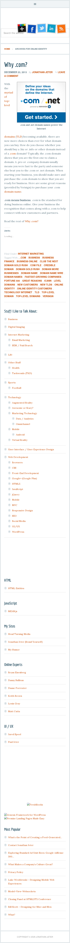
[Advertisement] (35, 774)
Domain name (29, 273)
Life (10, 354)
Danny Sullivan (16, 680)
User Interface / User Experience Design (31, 449)
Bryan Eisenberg (17, 672)
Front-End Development (25, 473)
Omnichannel (23, 424)
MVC (14, 505)
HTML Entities (16, 588)
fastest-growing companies (43, 276)
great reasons (32, 280)
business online (27, 261)
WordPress (18, 531)
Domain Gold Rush (28, 269)
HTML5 (16, 483)
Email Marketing (21, 340)
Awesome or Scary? (22, 407)
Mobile (16, 429)
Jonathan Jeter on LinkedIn (52, 28)
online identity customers (34, 288)
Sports (12, 382)
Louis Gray (14, 703)
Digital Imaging (16, 326)
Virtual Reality (19, 440)
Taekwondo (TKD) (22, 373)
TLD (19, 136)
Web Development (18, 457)
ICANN (47, 280)
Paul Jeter (13, 741)
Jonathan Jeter (35, 19)
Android (20, 434)
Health (15, 367)
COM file (35, 265)
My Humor (14, 649)
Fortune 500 (12, 280)
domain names (13, 276)
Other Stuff (14, 362)
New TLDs (46, 284)
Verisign (48, 296)
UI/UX (16, 526)
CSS (14, 467)
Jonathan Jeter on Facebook (31, 28)
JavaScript (17, 489)
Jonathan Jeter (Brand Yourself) (25, 641)
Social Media (19, 521)
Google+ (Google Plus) (24, 478)
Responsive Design (22, 510)
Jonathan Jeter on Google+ (21, 28)
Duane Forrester (17, 688)
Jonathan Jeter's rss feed (62, 28)
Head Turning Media (19, 634)
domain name (12, 191)
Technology (14, 397)
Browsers (17, 462)
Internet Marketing (31, 253)
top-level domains (28, 296)
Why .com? (15, 64)
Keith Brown (15, 695)
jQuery (15, 494)
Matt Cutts (14, 711)
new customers (27, 284)
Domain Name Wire (51, 273)
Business (34, 257)
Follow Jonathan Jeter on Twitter (41, 28)
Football (16, 387)
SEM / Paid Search (22, 345)
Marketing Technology (24, 413)
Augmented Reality (22, 402)
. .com (22, 257)
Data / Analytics (25, 418)
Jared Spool (14, 734)
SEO (14, 515)
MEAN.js (12, 611)
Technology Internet (18, 292)
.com (13, 153)
